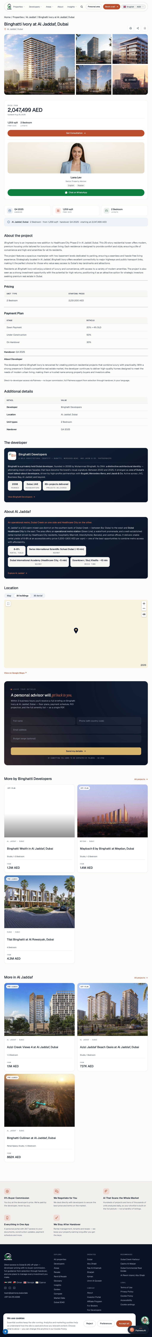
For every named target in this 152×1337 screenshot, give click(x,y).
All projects (139, 779)
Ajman (90, 1276)
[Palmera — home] (9, 7)
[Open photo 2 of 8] (93, 49)
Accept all (124, 1323)
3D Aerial (38, 595)
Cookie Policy (127, 1296)
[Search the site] (82, 7)
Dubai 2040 (59, 1302)
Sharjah (90, 1272)
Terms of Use (126, 1287)
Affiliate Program (94, 1301)
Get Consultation (74, 133)
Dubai (89, 1259)
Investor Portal (94, 1297)
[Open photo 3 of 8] (130, 49)
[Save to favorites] (145, 28)
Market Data (59, 1298)
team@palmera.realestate (16, 1293)
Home (7, 17)
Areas (48, 6)
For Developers (94, 1310)
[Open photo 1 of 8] (39, 64)
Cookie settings (128, 1304)
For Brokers (92, 1305)
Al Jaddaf (31, 17)
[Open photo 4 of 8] (93, 80)
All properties (60, 1259)
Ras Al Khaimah (94, 1268)
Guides (57, 1289)
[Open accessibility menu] (5, 1331)
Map (9, 595)
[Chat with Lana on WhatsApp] (145, 1320)
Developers (34, 6)
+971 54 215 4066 (12, 1297)
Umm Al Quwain (94, 1280)
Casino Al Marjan (128, 1263)
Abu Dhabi (91, 1263)
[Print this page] (131, 28)
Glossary (58, 1280)
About (60, 6)
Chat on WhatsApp (78, 192)
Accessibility (126, 1300)
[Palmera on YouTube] (10, 1288)
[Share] (138, 28)
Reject (89, 1323)
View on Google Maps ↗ (15, 673)
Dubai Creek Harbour (130, 1259)
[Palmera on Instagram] (5, 1288)
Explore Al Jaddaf (16, 573)
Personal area (94, 6)
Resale (57, 1272)
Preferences (106, 1323)
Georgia (30, 1282)
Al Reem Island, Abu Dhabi (133, 1275)
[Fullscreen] (8, 603)
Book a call (111, 6)
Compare (58, 1293)
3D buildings (22, 595)
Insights (71, 6)
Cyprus (42, 1282)
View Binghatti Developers (20, 496)
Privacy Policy (127, 1291)
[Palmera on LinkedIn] (14, 1288)
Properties (18, 6)
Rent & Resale (60, 1276)
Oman (19, 1282)
